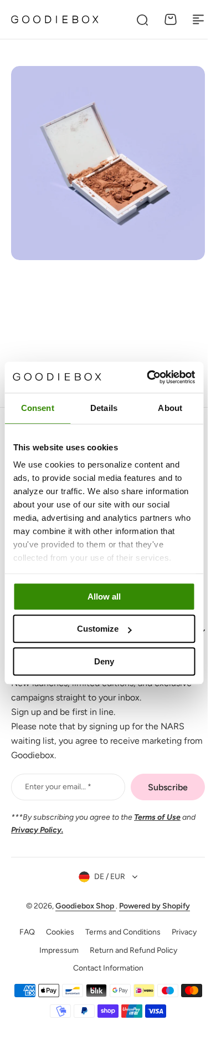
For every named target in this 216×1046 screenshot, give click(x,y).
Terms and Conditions (119, 932)
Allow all (104, 596)
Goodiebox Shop (82, 906)
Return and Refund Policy (129, 950)
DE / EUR (105, 876)
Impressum (54, 950)
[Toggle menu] (198, 19)
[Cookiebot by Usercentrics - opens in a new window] (148, 377)
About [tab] (170, 408)
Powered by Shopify (150, 906)
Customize (98, 628)
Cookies (56, 932)
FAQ (23, 932)
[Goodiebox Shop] (55, 19)
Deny (104, 661)
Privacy (180, 932)
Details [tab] (103, 408)
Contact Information (104, 968)
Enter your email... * (58, 786)
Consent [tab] (37, 408)
